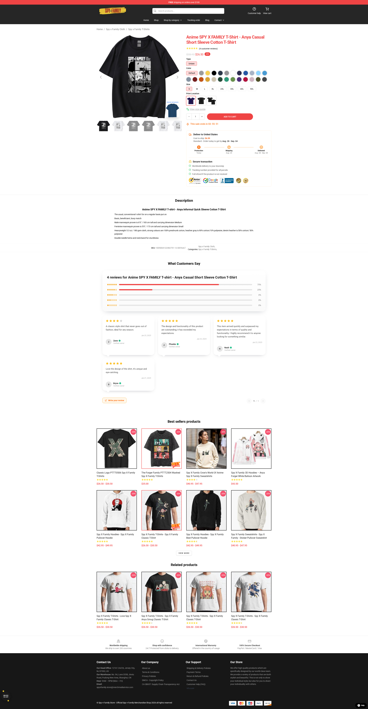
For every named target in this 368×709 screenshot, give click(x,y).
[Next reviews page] (263, 401)
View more (184, 553)
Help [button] (363, 705)
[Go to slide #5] (163, 126)
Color (188, 68)
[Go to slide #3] (133, 126)
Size (188, 84)
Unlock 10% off (5, 696)
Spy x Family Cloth (115, 29)
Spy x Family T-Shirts (139, 29)
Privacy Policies (149, 676)
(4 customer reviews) (208, 48)
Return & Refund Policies (197, 676)
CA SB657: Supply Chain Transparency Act (161, 684)
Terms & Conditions (150, 672)
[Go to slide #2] (118, 126)
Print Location (192, 93)
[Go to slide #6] (178, 126)
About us (146, 668)
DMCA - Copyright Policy (153, 680)
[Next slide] (177, 77)
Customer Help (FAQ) (196, 684)
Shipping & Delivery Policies (199, 668)
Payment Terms (194, 672)
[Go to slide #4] (148, 126)
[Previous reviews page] (249, 401)
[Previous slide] (101, 77)
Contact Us (192, 680)
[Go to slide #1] (103, 126)
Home (100, 29)
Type (188, 59)
